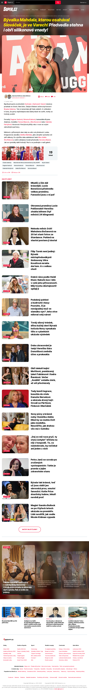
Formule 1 (33, 658)
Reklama (17, 677)
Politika (35, 10)
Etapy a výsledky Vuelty (23, 651)
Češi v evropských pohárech (67, 666)
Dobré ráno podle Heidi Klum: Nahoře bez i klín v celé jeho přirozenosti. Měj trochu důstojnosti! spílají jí (44, 283)
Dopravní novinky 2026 (79, 653)
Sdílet (48, 96)
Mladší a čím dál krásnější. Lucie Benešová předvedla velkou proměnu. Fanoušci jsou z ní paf (42, 188)
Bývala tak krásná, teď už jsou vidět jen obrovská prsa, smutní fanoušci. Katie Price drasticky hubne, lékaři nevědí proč (43, 490)
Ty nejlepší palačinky (50, 649)
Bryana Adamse (10, 109)
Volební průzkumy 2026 (9, 651)
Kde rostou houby (46, 666)
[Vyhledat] (58, 2)
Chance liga (34, 649)
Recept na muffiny (49, 651)
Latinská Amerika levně (65, 658)
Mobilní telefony (22, 671)
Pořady (43, 10)
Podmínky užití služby (42, 677)
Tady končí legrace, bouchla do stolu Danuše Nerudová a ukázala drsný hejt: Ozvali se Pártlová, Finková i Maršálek (42, 398)
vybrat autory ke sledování (18, 97)
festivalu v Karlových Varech (35, 104)
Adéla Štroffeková (20, 168)
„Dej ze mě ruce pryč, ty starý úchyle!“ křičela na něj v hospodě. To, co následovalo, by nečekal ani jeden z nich (44, 442)
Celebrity (26, 10)
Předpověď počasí (35, 666)
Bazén (21, 669)
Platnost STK (76, 660)
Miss (40, 137)
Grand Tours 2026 (22, 660)
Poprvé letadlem (63, 651)
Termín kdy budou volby (9, 655)
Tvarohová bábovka (50, 655)
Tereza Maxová (23, 122)
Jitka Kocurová (35, 122)
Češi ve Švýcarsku (63, 655)
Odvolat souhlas (62, 677)
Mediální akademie (31, 677)
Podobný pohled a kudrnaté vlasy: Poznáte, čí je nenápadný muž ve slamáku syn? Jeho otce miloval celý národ (44, 307)
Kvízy (65, 10)
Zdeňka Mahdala (26, 135)
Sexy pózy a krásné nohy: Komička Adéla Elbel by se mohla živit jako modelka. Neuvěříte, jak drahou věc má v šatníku (43, 421)
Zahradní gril (69, 669)
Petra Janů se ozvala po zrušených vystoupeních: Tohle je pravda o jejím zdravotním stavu (44, 465)
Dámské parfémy (41, 671)
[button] (44, 63)
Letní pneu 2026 (77, 649)
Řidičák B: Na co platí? (78, 655)
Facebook (10, 677)
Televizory (63, 671)
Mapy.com (27, 666)
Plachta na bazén (28, 669)
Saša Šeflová (26, 96)
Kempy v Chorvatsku (64, 649)
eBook (42, 96)
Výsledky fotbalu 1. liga (37, 651)
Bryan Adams (45, 162)
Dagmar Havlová (16, 119)
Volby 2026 (6, 649)
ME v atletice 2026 (36, 655)
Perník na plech (49, 660)
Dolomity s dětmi (63, 660)
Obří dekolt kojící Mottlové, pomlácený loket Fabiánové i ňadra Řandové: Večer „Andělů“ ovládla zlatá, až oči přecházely (43, 375)
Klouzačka (49, 669)
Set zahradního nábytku (59, 669)
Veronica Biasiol (45, 140)
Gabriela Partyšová (8, 168)
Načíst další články (29, 529)
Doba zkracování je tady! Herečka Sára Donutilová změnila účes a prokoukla (41, 350)
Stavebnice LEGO (31, 671)
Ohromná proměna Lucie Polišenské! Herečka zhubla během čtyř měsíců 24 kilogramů (44, 210)
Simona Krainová (29, 119)
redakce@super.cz (59, 689)
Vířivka (75, 669)
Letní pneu (49, 671)
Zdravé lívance (48, 653)
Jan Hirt (19, 653)
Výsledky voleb (7, 653)
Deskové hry (56, 671)
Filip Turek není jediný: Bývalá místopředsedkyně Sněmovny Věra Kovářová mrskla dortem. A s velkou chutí (43, 260)
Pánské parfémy (80, 671)
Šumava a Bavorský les (65, 653)
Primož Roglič (20, 658)
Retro (58, 10)
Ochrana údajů (53, 677)
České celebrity (7, 162)
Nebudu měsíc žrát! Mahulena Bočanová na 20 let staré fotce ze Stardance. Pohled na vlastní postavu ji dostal (44, 234)
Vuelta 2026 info (21, 649)
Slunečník (43, 669)
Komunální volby (7, 660)
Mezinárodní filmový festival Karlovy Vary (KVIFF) (27, 162)
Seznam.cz (83, 2)
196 (54, 96)
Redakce (22, 677)
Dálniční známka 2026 (78, 651)
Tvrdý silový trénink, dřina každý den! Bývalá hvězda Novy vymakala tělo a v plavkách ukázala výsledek (44, 328)
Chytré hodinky (71, 671)
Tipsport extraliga (36, 653)
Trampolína (37, 669)
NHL (32, 660)
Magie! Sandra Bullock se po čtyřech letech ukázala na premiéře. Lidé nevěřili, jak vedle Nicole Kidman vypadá (43, 511)
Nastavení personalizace (74, 677)
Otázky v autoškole (78, 658)
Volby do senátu (7, 658)
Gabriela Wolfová (17, 96)
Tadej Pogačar (21, 655)
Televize (51, 10)
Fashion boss (74, 10)
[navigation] (2, 2)
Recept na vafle (49, 658)
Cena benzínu (55, 666)
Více (82, 9)
